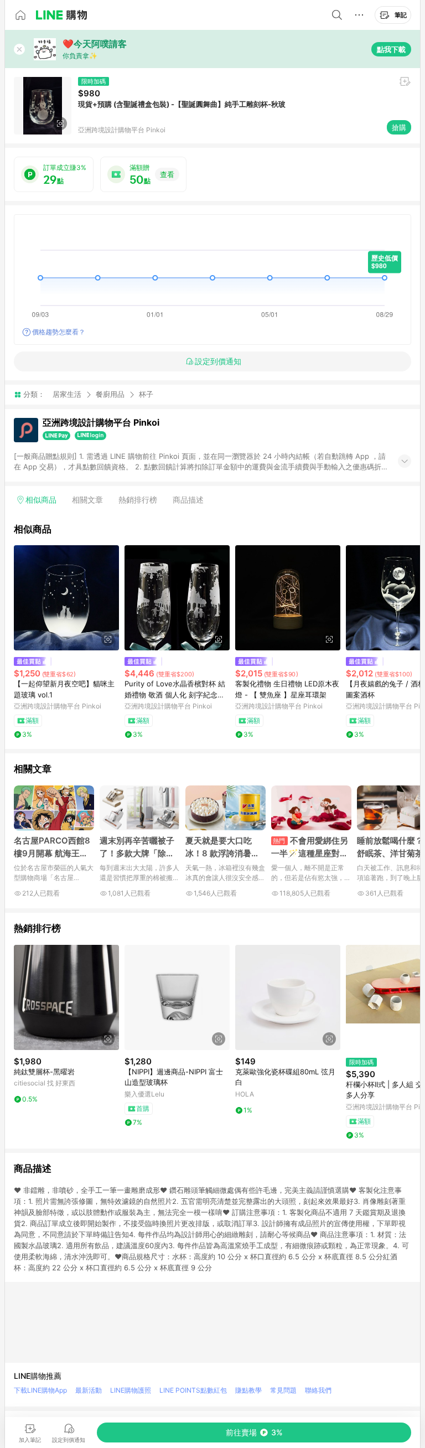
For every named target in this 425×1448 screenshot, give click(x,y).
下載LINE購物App (40, 1390)
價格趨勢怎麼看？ (58, 332)
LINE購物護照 (130, 1390)
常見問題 (283, 1390)
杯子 (146, 394)
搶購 (399, 127)
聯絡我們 (318, 1390)
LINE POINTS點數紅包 (193, 1390)
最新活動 (88, 1390)
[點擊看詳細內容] (66, 597)
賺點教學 (248, 1390)
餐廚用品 (110, 394)
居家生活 (67, 394)
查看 (167, 174)
